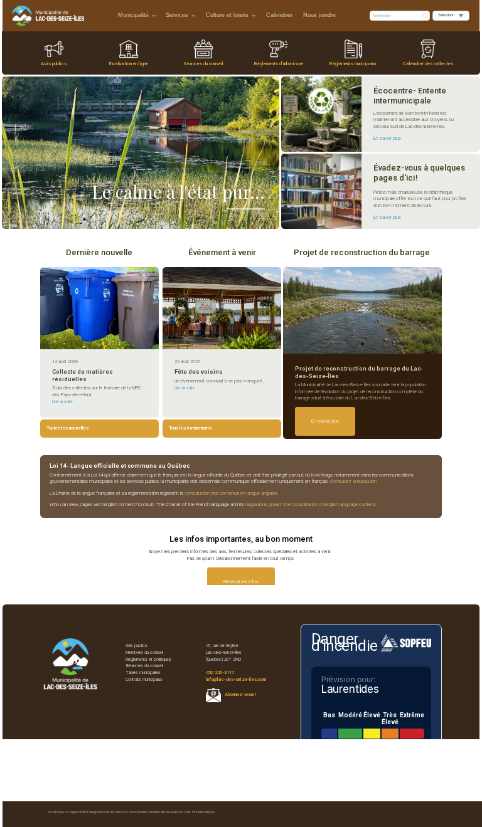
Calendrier (279, 15)
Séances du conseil (203, 63)
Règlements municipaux (353, 63)
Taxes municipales (143, 672)
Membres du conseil (144, 652)
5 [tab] (121, 219)
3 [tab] (84, 219)
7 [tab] (159, 219)
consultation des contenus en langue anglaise (231, 493)
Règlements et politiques (148, 659)
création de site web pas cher (169, 812)
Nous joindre (319, 15)
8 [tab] (178, 219)
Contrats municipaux (144, 679)
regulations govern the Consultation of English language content (310, 504)
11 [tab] (234, 219)
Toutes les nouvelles (67, 428)
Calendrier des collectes (428, 63)
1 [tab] (46, 219)
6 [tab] (140, 219)
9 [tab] (197, 219)
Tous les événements (190, 428)
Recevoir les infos (241, 581)
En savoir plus (387, 138)
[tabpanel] (140, 152)
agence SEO (79, 812)
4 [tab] (103, 219)
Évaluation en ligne (128, 63)
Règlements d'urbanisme (278, 63)
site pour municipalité (130, 812)
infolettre (198, 812)
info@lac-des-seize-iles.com (236, 679)
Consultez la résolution (353, 481)
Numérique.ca (58, 812)
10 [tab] (216, 219)
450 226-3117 (220, 672)
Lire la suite (62, 401)
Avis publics (54, 63)
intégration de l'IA (101, 812)
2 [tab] (65, 219)
